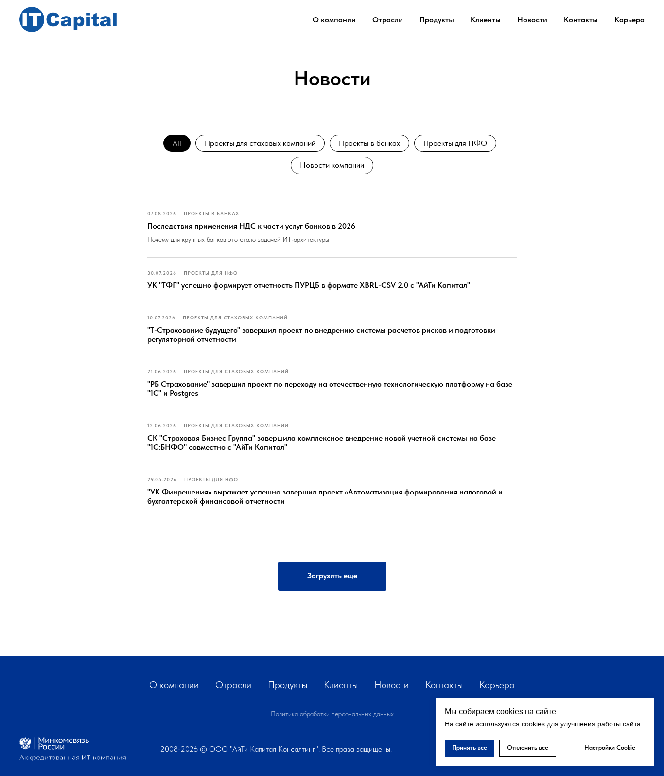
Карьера (629, 19)
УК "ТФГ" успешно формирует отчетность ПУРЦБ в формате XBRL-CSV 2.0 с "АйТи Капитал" (308, 285)
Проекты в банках (369, 143)
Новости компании (332, 165)
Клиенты (486, 19)
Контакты (581, 19)
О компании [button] (334, 19)
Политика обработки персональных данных (332, 714)
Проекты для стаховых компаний (260, 143)
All (177, 143)
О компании (174, 684)
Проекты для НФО (455, 143)
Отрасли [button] (387, 19)
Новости (532, 19)
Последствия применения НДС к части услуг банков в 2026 (251, 225)
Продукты (436, 19)
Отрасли (233, 684)
